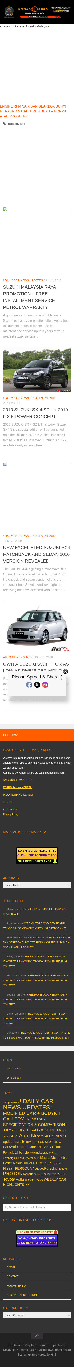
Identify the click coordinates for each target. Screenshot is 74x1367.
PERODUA (23, 1168)
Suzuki (50, 398)
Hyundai (36, 1152)
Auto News (11, 657)
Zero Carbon (14, 1077)
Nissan (8, 1168)
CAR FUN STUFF (42, 1141)
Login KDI (8, 802)
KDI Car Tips (10, 809)
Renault (28, 1174)
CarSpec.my (14, 1068)
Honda (23, 1152)
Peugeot (38, 1168)
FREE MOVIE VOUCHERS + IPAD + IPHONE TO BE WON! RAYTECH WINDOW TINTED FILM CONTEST (35, 961)
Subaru (38, 1174)
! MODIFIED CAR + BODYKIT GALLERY (32, 1113)
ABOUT (11, 1267)
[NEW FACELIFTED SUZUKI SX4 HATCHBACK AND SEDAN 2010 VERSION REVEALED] (37, 496)
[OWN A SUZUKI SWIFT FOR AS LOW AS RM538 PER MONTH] (37, 626)
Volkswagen (26, 1179)
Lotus (36, 1158)
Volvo (39, 1179)
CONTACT (12, 1276)
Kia (53, 1152)
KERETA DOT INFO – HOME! (23, 1294)
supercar (51, 1174)
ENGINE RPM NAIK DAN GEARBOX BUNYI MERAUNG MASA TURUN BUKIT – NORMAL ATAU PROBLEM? (34, 111)
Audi (14, 1136)
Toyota (9, 1179)
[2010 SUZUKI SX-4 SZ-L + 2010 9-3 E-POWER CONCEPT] (37, 369)
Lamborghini (10, 1158)
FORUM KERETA (16, 1285)
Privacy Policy (11, 814)
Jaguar (47, 1152)
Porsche (50, 1168)
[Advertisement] (37, 66)
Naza (57, 1163)
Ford (57, 1147)
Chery (58, 1142)
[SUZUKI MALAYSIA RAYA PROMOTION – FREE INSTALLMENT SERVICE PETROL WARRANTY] (37, 241)
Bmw (26, 1141)
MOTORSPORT (40, 1163)
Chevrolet (11, 1147)
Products (62, 1168)
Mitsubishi (20, 1163)
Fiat (51, 1147)
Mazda (45, 1158)
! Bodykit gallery (11, 1102)
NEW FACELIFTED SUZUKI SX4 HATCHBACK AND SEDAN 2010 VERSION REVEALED (36, 554)
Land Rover (25, 1158)
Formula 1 (10, 1152)
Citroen (24, 1147)
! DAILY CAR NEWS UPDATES (23, 280)
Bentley (17, 1142)
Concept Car (38, 1147)
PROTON (12, 1173)
